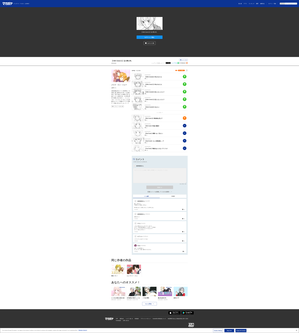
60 (184, 209)
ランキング (251, 3)
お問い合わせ (126, 320)
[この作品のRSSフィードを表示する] (187, 63)
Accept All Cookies (241, 330)
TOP (117, 318)
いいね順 (146, 196)
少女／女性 (121, 106)
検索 (296, 4)
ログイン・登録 (272, 3)
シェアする (174, 63)
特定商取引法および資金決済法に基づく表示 (178, 318)
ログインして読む (149, 37)
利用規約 (137, 318)
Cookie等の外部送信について (159, 318)
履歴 (257, 3)
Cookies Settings (218, 330)
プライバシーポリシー (146, 318)
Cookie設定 (118, 320)
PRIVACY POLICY (82, 330)
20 (184, 241)
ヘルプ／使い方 (129, 318)
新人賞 (240, 3)
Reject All (229, 330)
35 (184, 218)
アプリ (245, 3)
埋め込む (183, 63)
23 (184, 231)
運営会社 (122, 318)
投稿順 (173, 196)
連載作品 (262, 3)
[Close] (296, 330)
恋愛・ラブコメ (114, 106)
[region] (149, 330)
